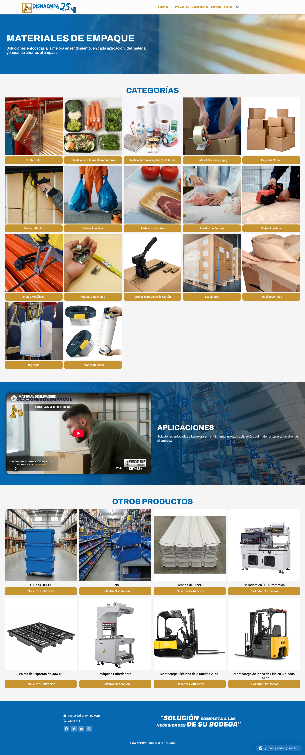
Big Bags (33, 365)
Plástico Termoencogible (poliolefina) (152, 160)
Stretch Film (33, 160)
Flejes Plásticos (271, 228)
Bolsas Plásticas (93, 228)
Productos (162, 7)
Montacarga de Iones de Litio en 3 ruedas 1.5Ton (264, 676)
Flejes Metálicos (33, 296)
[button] (278, 748)
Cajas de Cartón (271, 160)
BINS (115, 585)
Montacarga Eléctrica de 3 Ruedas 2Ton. (190, 674)
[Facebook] (66, 729)
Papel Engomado (271, 296)
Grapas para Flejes (93, 296)
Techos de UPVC (189, 585)
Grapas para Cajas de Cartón (152, 296)
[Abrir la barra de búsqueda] (237, 7)
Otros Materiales (93, 365)
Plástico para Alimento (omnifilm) (93, 160)
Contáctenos (200, 7)
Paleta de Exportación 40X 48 (41, 674)
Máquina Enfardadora (115, 674)
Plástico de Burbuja (212, 228)
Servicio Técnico (222, 7)
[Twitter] (74, 729)
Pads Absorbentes (152, 228)
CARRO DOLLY (40, 585)
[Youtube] (81, 729)
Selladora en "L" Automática (264, 585)
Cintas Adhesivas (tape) (212, 160)
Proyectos (182, 7)
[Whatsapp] (89, 729)
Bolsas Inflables (34, 228)
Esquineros (212, 296)
